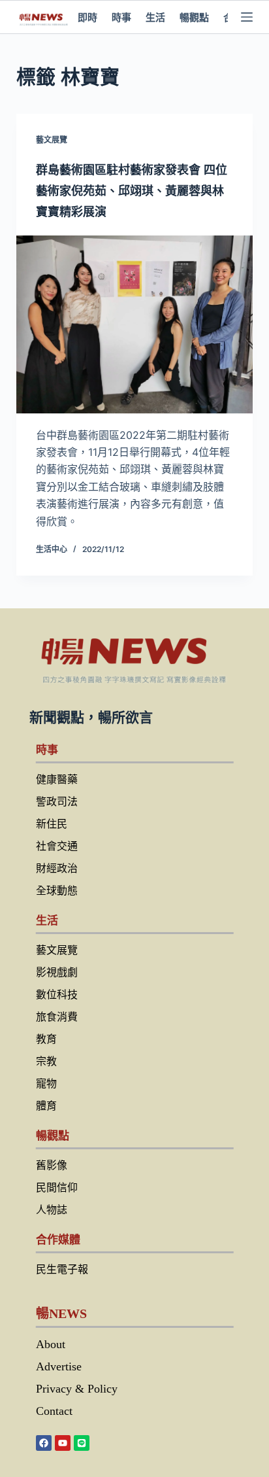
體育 (46, 1105)
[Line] (81, 1443)
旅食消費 (57, 1016)
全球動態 (57, 890)
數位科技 (57, 994)
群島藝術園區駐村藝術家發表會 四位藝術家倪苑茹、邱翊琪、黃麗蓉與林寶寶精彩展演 (131, 191)
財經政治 (57, 868)
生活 (155, 17)
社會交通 (57, 846)
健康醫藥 (57, 779)
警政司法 (57, 801)
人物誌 (51, 1209)
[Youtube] (63, 1443)
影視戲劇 (57, 972)
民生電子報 (62, 1269)
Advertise (59, 1366)
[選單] (247, 17)
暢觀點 (194, 17)
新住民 (51, 823)
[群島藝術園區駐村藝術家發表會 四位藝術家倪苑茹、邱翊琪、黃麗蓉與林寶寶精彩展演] (134, 324)
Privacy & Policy (77, 1388)
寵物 (46, 1083)
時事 (121, 17)
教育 (46, 1039)
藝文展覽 (51, 140)
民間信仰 (57, 1187)
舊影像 (51, 1165)
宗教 (46, 1061)
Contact (54, 1410)
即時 (87, 17)
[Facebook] (44, 1443)
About (50, 1344)
